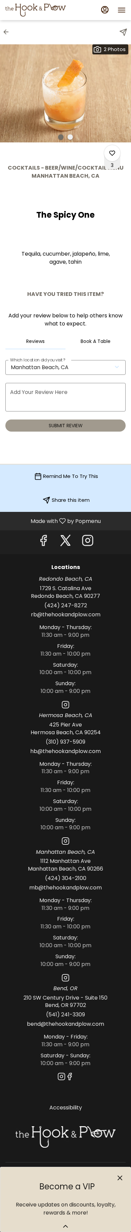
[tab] (35, 341)
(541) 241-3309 (65, 1014)
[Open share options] (123, 32)
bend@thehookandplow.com (65, 1024)
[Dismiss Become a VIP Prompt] (120, 1178)
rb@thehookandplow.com (65, 614)
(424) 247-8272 (65, 605)
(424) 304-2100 (65, 878)
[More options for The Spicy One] (112, 153)
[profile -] (105, 10)
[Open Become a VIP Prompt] (65, 1226)
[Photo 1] (60, 137)
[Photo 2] (70, 137)
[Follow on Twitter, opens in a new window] (65, 542)
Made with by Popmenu (53, 520)
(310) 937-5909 (65, 742)
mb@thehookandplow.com (65, 887)
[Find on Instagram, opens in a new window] (88, 542)
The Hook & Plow (65, 1137)
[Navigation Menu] (121, 10)
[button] (8, 32)
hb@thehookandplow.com (65, 751)
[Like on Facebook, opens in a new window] (43, 542)
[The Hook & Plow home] (35, 10)
